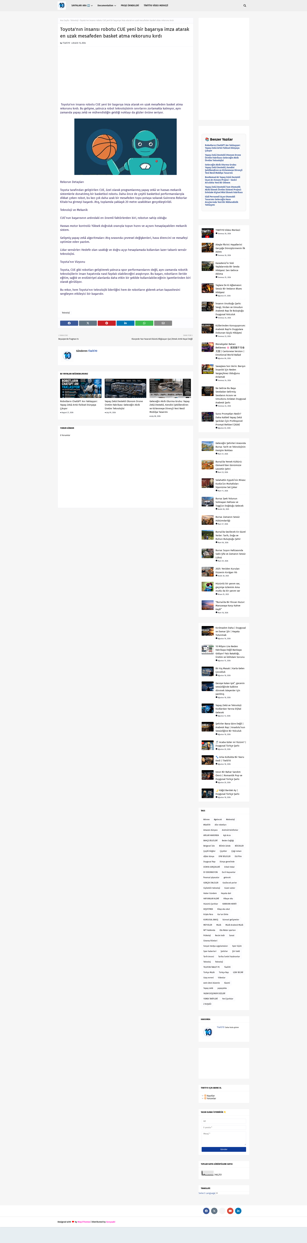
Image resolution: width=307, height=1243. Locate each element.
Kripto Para (208, 914)
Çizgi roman (236, 851)
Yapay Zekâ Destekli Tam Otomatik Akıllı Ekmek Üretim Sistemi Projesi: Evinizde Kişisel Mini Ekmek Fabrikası (224, 190)
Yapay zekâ (208, 988)
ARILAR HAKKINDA (211, 835)
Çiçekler (223, 851)
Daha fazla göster (232, 1027)
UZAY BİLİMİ (238, 972)
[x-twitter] (214, 1211)
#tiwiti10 (206, 825)
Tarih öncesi (208, 956)
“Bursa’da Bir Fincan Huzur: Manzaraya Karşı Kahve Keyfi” (230, 606)
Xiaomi (227, 983)
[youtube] (230, 1211)
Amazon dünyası (210, 830)
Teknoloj (207, 962)
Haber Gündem (210, 893)
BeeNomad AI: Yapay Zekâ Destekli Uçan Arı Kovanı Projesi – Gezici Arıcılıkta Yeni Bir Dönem (222, 180)
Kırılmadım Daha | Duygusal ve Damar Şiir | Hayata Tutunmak (231, 631)
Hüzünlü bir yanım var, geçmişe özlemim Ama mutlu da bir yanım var (228, 587)
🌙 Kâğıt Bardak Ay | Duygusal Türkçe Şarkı (227, 792)
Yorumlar (211, 1098)
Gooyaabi (110, 1222)
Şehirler (224, 951)
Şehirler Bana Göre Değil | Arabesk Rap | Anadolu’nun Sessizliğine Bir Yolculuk (230, 727)
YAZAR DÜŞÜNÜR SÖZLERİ (214, 993)
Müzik (218, 925)
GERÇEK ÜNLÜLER (210, 883)
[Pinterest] (222, 1211)
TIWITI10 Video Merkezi (228, 230)
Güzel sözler (229, 888)
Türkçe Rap (224, 972)
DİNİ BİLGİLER (224, 856)
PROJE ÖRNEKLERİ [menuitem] (130, 5)
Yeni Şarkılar (227, 999)
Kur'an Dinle (222, 914)
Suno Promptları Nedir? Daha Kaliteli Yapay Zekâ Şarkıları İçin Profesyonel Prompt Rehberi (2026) (229, 419)
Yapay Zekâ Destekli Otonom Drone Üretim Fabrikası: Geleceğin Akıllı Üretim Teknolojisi (124, 405)
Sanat (231, 935)
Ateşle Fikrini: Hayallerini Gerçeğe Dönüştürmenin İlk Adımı (230, 248)
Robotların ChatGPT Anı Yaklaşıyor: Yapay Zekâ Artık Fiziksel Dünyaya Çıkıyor (79, 405)
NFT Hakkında (209, 930)
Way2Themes (84, 1222)
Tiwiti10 (66, 43)
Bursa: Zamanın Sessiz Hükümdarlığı (228, 519)
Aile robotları (220, 825)
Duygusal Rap (209, 862)
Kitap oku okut (223, 909)
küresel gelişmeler (231, 920)
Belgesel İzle (209, 846)
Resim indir (220, 935)
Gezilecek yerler (230, 883)
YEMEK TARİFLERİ (210, 999)
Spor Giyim (237, 946)
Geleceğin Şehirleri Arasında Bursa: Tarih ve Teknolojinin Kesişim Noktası (231, 447)
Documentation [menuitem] (105, 5)
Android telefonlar (230, 830)
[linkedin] (238, 1211)
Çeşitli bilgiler (209, 851)
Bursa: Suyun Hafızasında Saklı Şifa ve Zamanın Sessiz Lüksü (231, 554)
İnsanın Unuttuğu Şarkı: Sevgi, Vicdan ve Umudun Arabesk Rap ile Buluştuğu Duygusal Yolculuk (230, 309)
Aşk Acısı (227, 835)
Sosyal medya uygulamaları (215, 946)
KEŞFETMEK (208, 909)
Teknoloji (74, 20)
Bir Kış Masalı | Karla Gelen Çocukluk (230, 670)
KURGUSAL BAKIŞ (210, 920)
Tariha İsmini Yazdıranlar (229, 956)
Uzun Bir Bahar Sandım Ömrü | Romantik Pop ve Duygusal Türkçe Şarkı (229, 775)
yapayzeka (222, 988)
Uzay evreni (208, 978)
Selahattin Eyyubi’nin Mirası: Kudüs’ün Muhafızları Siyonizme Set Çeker (231, 484)
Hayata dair (226, 893)
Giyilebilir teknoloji (211, 888)
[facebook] (206, 1211)
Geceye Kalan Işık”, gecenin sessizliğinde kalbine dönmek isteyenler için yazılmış (230, 689)
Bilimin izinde (225, 846)
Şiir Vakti (236, 951)
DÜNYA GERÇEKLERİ (211, 867)
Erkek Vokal (229, 867)
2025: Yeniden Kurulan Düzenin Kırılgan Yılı (228, 570)
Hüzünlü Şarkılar (210, 904)
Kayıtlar (210, 1095)
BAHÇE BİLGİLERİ (210, 840)
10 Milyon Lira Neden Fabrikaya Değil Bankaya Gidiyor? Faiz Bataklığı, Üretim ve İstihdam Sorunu (230, 652)
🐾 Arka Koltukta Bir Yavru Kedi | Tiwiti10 (230, 759)
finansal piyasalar (211, 877)
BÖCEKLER (239, 846)
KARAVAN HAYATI (229, 904)
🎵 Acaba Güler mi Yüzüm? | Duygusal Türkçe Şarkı (231, 744)
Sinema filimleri (210, 941)
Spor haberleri (209, 951)
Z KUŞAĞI (207, 1004)
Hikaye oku (228, 898)
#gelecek (218, 819)
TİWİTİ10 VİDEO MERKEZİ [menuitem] (156, 5)
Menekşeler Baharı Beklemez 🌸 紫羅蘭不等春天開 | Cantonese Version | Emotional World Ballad (230, 349)
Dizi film (238, 856)
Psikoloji (207, 935)
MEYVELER (207, 925)
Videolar (221, 978)
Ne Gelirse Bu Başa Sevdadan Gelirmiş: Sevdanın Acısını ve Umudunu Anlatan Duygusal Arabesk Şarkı (231, 395)
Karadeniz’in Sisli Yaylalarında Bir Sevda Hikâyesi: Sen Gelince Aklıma (227, 268)
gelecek (227, 877)
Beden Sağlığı (228, 840)
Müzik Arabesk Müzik (234, 925)
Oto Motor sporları (228, 930)
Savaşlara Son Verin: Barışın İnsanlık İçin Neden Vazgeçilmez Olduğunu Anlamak (230, 371)
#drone (206, 819)
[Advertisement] (125, 76)
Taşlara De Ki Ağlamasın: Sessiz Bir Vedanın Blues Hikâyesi (229, 289)
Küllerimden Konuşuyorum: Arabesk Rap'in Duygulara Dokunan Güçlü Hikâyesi (230, 329)
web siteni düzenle (211, 983)
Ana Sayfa (64, 20)
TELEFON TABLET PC (211, 967)
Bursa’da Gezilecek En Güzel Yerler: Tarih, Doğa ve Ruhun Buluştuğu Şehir (231, 535)
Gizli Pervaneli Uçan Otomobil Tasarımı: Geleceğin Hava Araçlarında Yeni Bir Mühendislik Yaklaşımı (221, 200)
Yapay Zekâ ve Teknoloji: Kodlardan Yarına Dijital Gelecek (229, 709)
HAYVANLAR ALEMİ (211, 898)
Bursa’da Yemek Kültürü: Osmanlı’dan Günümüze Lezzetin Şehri (229, 465)
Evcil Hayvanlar (229, 872)
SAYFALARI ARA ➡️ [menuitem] (80, 5)
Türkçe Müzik (209, 972)
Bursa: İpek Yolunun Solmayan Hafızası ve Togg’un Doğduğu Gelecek (230, 502)
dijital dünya (208, 856)
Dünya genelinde (227, 862)
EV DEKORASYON (210, 872)
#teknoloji (230, 819)
